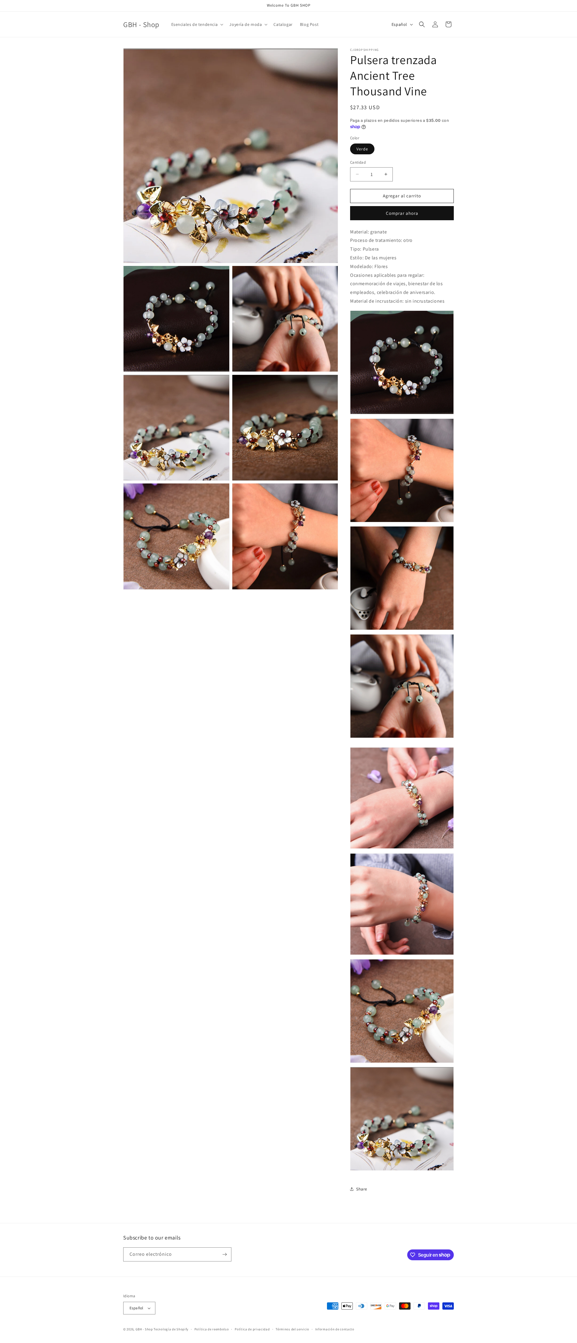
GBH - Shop (144, 1329)
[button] (197, 24)
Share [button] (361, 1189)
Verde (362, 149)
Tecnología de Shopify (171, 1329)
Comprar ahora (402, 213)
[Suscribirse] (224, 1254)
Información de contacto (334, 1329)
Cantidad (358, 162)
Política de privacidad (252, 1329)
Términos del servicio (292, 1329)
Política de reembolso (211, 1329)
